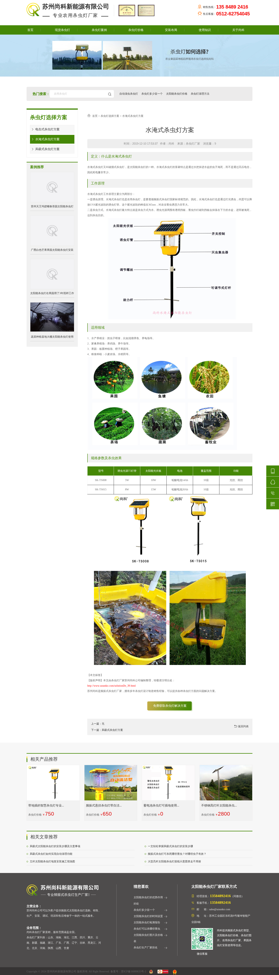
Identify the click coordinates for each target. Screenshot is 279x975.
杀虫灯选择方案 (110, 116)
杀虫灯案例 (99, 30)
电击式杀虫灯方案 (47, 129)
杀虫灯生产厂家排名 (146, 947)
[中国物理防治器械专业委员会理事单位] (145, 10)
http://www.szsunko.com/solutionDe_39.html (111, 685)
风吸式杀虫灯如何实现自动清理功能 (51, 853)
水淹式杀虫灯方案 (47, 139)
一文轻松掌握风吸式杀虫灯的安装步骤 (170, 846)
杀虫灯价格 (135, 30)
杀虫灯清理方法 (200, 93)
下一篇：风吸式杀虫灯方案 (107, 730)
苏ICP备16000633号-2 (133, 971)
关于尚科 (238, 30)
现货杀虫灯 (62, 30)
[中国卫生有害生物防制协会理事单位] (126, 10)
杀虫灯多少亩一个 (152, 93)
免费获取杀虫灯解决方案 (170, 705)
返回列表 (243, 726)
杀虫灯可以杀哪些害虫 (147, 928)
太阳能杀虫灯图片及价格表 (148, 938)
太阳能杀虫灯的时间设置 (148, 916)
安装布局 (171, 30)
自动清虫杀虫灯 (128, 93)
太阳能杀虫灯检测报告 (147, 922)
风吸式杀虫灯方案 (47, 149)
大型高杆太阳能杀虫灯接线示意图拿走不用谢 (174, 861)
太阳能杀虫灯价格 (176, 93)
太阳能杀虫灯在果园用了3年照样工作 (52, 293)
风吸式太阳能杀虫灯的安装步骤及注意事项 (55, 846)
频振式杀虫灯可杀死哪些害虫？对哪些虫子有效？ (177, 853)
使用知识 (205, 30)
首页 (30, 30)
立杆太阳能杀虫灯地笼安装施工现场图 (52, 861)
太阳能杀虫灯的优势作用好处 (148, 900)
